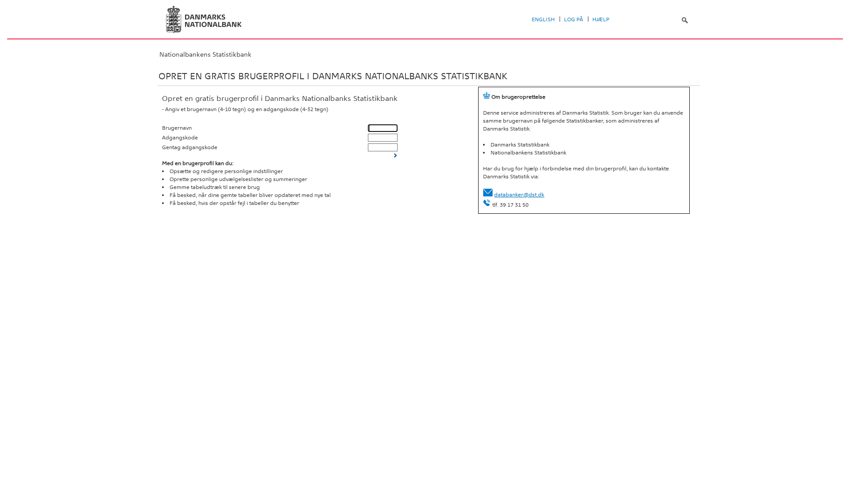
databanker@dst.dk (519, 194)
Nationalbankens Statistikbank (205, 54)
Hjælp (600, 19)
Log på (573, 19)
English (543, 19)
